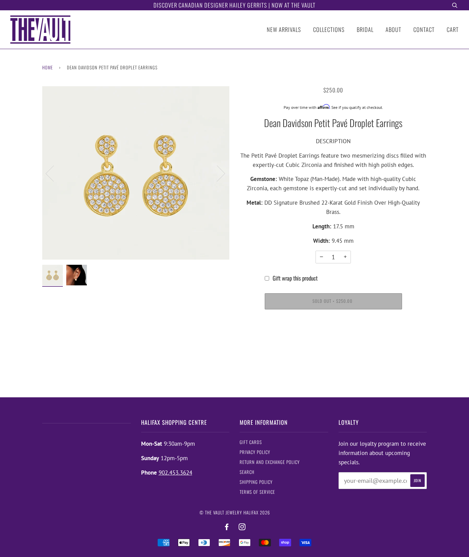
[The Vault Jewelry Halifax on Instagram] (242, 527)
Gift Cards (251, 442)
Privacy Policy (255, 452)
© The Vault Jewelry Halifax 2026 (234, 512)
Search (247, 472)
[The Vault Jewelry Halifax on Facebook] (226, 527)
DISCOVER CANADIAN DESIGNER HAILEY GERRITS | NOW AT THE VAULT (234, 5)
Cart (453, 29)
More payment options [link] (333, 340)
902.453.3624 (175, 472)
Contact (424, 29)
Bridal (365, 29)
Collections (329, 29)
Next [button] (216, 173)
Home (47, 67)
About (393, 29)
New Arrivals (284, 29)
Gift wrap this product (295, 278)
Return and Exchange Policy (270, 462)
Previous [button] (54, 173)
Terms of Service (257, 492)
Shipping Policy (256, 482)
